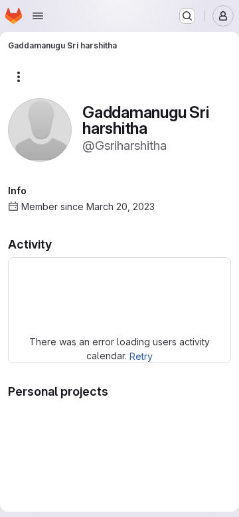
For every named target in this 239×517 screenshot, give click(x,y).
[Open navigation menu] (37, 16)
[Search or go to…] (187, 16)
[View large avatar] (40, 129)
